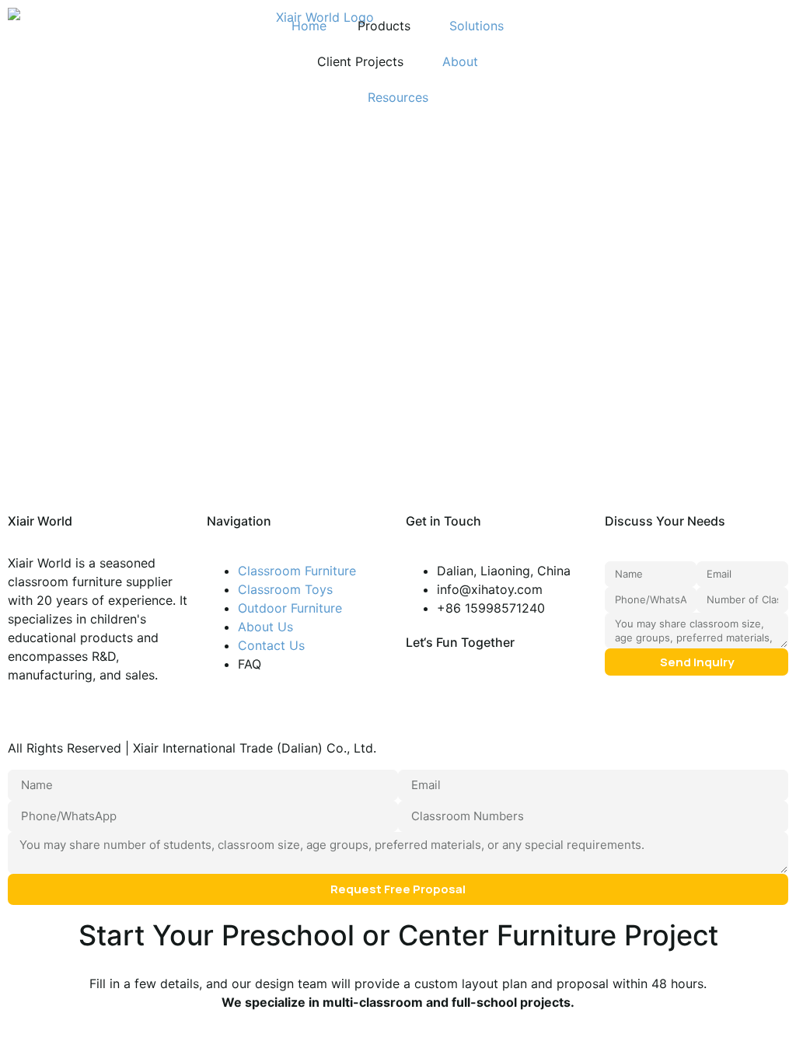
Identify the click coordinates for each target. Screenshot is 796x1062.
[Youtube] (468, 702)
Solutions (476, 25)
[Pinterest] (425, 702)
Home (309, 25)
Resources (398, 97)
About (460, 61)
